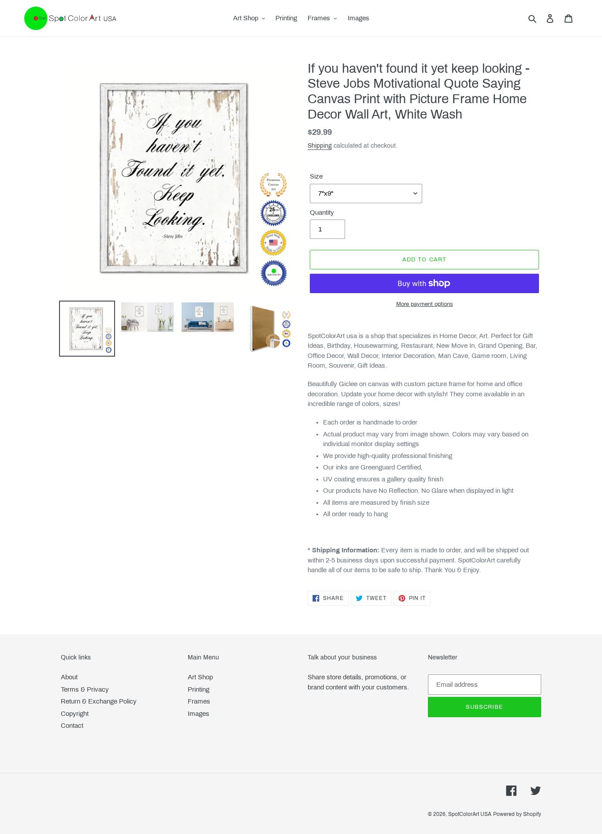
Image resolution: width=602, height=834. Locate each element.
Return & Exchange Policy (99, 701)
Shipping (320, 145)
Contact (72, 725)
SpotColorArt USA (469, 814)
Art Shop (200, 677)
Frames (199, 701)
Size (316, 176)
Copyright (75, 713)
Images (198, 713)
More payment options (424, 304)
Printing (198, 689)
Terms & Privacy (85, 689)
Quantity (322, 212)
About (69, 677)
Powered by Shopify (517, 814)
